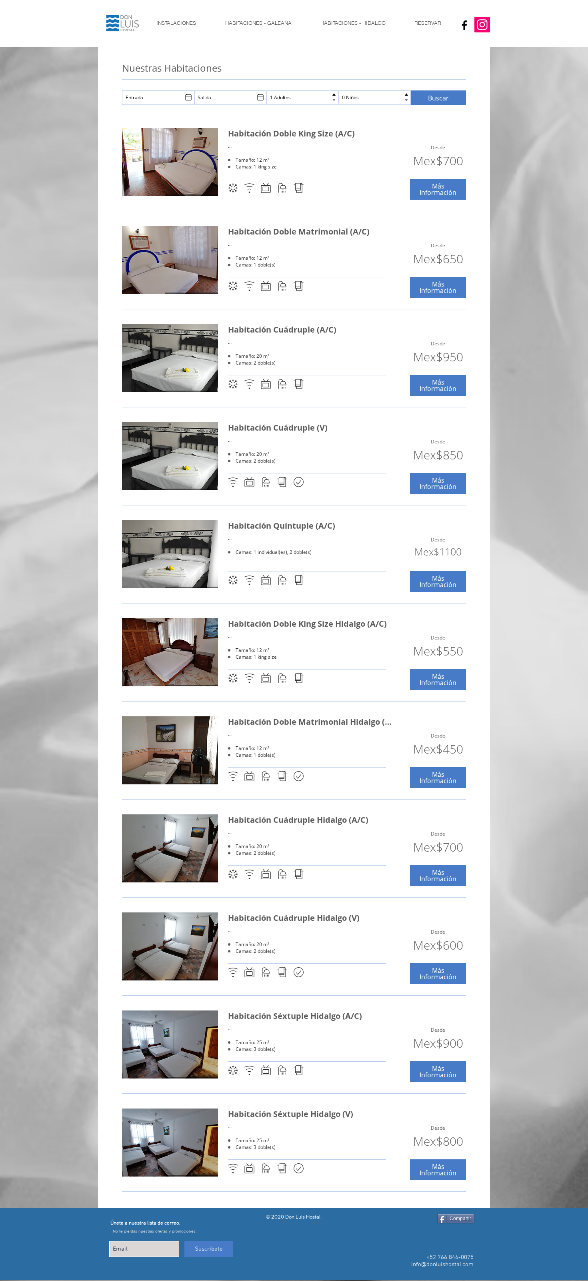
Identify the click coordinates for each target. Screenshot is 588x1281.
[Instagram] (482, 24)
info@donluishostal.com (442, 1264)
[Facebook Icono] (464, 25)
